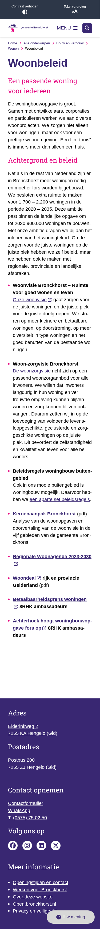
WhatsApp (19, 810)
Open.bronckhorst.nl (34, 904)
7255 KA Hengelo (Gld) (32, 733)
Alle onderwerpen (36, 43)
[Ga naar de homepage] (28, 28)
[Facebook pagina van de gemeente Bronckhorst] (13, 845)
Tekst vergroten (75, 7)
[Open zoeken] (87, 28)
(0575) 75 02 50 (30, 817)
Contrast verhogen (24, 6)
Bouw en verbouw (69, 43)
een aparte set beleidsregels (60, 499)
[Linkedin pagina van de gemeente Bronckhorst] (41, 845)
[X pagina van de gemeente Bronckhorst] (56, 845)
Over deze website (33, 897)
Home (12, 43)
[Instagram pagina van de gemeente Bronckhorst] (27, 845)
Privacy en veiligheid (35, 911)
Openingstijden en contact (40, 882)
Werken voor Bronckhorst (40, 889)
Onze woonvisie (30, 299)
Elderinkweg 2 (23, 726)
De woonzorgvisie (32, 371)
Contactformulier (25, 803)
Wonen (13, 48)
